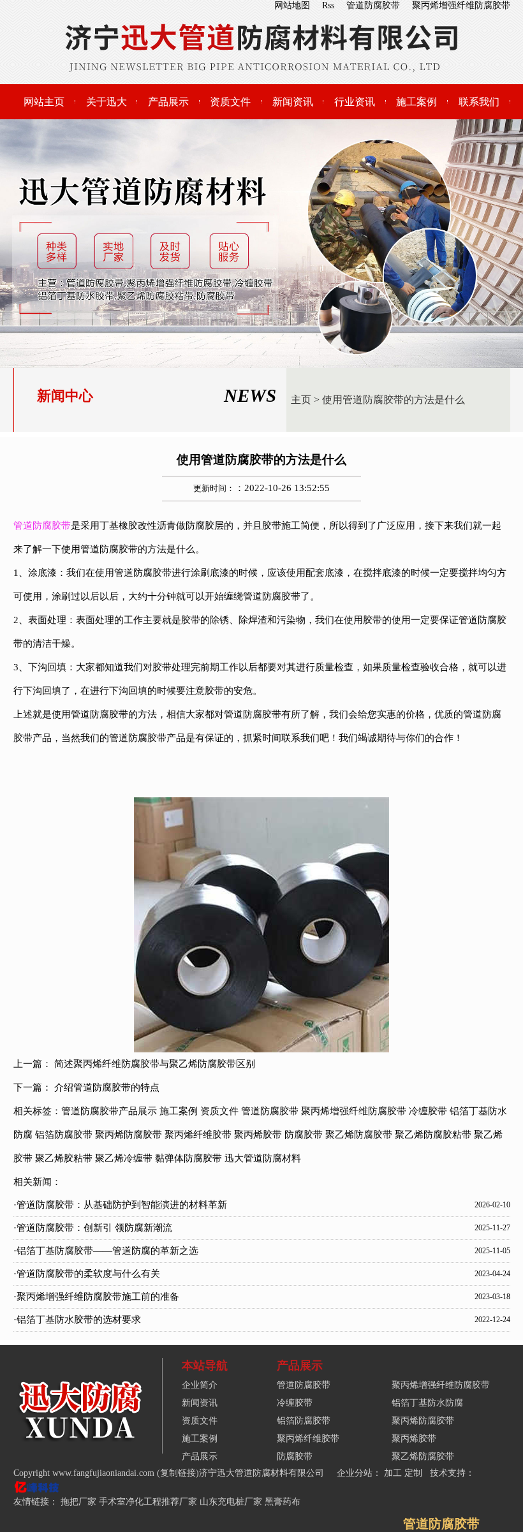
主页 (301, 399)
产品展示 (168, 101)
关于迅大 (106, 101)
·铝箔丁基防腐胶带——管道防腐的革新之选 (105, 1251)
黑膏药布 (282, 1501)
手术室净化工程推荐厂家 (148, 1501)
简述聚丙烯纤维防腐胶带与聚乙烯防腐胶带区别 (154, 1064)
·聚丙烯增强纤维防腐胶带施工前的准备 (96, 1297)
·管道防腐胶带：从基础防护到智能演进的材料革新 (120, 1205)
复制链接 (178, 1473)
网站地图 (292, 5)
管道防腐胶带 (373, 5)
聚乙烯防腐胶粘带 (433, 1135)
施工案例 (416, 101)
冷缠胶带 (428, 1111)
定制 (414, 1473)
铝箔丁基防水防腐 (427, 1403)
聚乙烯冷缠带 (123, 1158)
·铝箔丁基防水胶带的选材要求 (77, 1320)
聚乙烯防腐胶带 (358, 1135)
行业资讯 (354, 101)
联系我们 (479, 101)
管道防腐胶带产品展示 (109, 1111)
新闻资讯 (292, 101)
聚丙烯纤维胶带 (198, 1135)
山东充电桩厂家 (231, 1501)
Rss (328, 5)
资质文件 (230, 101)
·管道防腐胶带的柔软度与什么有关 (86, 1274)
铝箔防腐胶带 (63, 1135)
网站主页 (44, 101)
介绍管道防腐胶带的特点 (106, 1087)
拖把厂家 (78, 1501)
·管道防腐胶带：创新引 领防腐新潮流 (92, 1228)
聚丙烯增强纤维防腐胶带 (461, 5)
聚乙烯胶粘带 (63, 1158)
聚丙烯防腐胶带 (128, 1135)
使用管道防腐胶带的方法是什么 (393, 399)
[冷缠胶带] (80, 1439)
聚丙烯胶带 (258, 1135)
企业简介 (199, 1385)
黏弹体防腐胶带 (188, 1158)
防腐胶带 (303, 1135)
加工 (394, 1473)
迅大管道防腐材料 (263, 1158)
